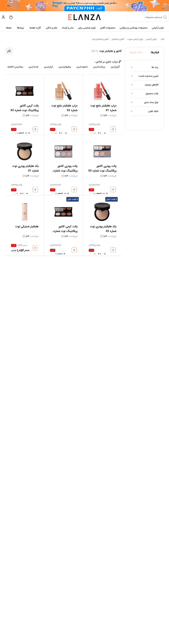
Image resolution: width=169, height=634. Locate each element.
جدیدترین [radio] (33, 67)
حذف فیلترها (136, 52)
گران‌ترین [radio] (115, 67)
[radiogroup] (63, 67)
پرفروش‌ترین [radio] (65, 67)
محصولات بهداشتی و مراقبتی (133, 28)
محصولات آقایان (107, 28)
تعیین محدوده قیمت (148, 76)
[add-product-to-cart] (113, 129)
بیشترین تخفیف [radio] (15, 67)
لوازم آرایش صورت (135, 39)
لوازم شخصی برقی (87, 28)
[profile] (3, 17)
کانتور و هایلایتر (118, 39)
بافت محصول (152, 93)
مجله (8, 28)
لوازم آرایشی (158, 28)
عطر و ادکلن (51, 28)
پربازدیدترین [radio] (99, 67)
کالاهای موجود (151, 85)
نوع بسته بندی (151, 102)
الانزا (162, 39)
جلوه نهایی (153, 111)
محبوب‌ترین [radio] (82, 67)
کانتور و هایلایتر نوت (100, 39)
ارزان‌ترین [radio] (48, 67)
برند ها (155, 67)
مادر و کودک (67, 28)
